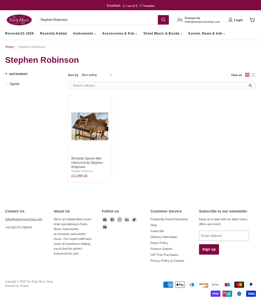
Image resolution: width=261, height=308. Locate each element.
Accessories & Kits (119, 33)
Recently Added (53, 33)
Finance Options (161, 249)
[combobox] (98, 20)
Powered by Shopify (17, 285)
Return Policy (159, 243)
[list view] (253, 75)
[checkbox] (34, 84)
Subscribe (157, 231)
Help (153, 225)
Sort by (73, 75)
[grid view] (247, 75)
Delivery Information (163, 237)
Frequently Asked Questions (169, 219)
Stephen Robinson (82, 171)
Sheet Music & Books (162, 33)
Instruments (83, 33)
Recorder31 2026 (19, 33)
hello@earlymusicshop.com (23, 219)
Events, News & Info (205, 33)
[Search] (163, 20)
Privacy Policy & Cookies (167, 260)
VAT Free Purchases (164, 254)
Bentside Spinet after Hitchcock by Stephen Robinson (87, 163)
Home (9, 47)
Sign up (209, 249)
